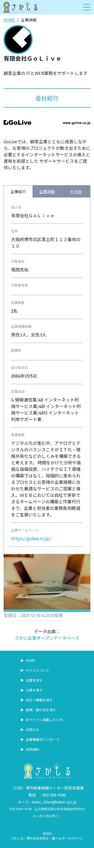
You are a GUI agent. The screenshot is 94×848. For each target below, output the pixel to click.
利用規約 (32, 749)
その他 (75, 191)
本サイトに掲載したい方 (44, 719)
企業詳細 (47, 191)
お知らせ (32, 729)
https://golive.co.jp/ (31, 538)
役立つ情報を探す (39, 699)
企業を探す (34, 680)
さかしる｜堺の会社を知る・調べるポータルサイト (47, 838)
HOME (9, 20)
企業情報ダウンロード (42, 739)
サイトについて (37, 670)
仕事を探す (34, 690)
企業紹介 (18, 191)
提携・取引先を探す (40, 709)
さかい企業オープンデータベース (47, 638)
